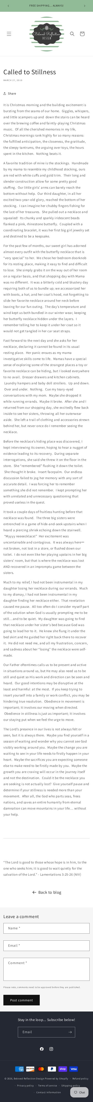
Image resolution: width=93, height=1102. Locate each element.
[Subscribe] (70, 1032)
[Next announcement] (85, 6)
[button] (9, 34)
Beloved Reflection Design (29, 1078)
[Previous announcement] (8, 6)
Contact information (48, 1092)
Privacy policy (25, 1085)
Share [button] (12, 93)
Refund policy (80, 1078)
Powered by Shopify (56, 1078)
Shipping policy (70, 1085)
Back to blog (49, 892)
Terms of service (47, 1085)
